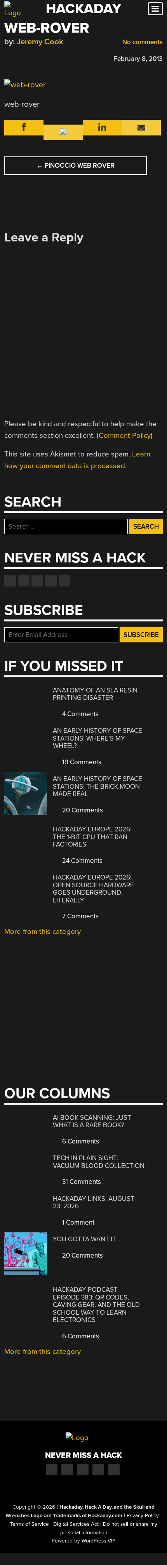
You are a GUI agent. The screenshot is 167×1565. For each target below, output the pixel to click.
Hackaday (83, 8)
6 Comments (80, 1141)
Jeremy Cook (40, 42)
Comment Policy (125, 435)
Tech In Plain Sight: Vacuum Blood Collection (98, 1162)
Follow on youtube (37, 580)
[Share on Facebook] (8, 58)
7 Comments (80, 916)
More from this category (42, 931)
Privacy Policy (143, 1516)
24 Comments (82, 861)
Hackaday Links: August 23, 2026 (93, 1203)
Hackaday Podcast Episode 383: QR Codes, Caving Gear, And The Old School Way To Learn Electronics (96, 1305)
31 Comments (81, 1182)
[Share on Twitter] (19, 58)
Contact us (64, 580)
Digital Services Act (76, 1524)
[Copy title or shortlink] (53, 58)
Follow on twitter (24, 580)
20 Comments (82, 810)
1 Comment (77, 1222)
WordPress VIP (98, 1541)
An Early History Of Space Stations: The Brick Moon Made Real (97, 786)
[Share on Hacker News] (31, 58)
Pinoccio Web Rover (76, 165)
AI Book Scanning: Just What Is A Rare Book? (92, 1122)
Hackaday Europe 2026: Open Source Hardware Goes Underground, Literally (93, 888)
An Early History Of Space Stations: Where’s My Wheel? (97, 738)
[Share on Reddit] (42, 58)
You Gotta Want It (84, 1239)
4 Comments (80, 714)
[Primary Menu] (155, 8)
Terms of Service (29, 1524)
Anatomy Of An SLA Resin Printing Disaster (95, 694)
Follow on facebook (10, 580)
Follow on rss (51, 580)
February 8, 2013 (138, 59)
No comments (142, 42)
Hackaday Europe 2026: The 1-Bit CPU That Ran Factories (92, 836)
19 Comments (81, 762)
